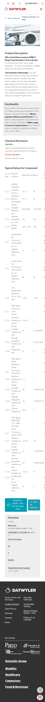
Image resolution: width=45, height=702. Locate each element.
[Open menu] (41, 9)
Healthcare (12, 674)
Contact (8, 618)
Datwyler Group (16, 661)
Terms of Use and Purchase (12, 599)
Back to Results (14, 18)
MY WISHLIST (8, 3)
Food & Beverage (16, 687)
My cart (13, 3)
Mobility (11, 668)
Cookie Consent (12, 604)
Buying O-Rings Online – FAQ (30, 612)
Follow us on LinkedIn (29, 619)
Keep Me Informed (28, 599)
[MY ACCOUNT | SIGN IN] (19, 3)
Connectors (12, 680)
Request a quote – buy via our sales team (18, 505)
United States (32, 3)
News (7, 622)
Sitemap (8, 613)
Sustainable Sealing (29, 605)
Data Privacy (10, 609)
